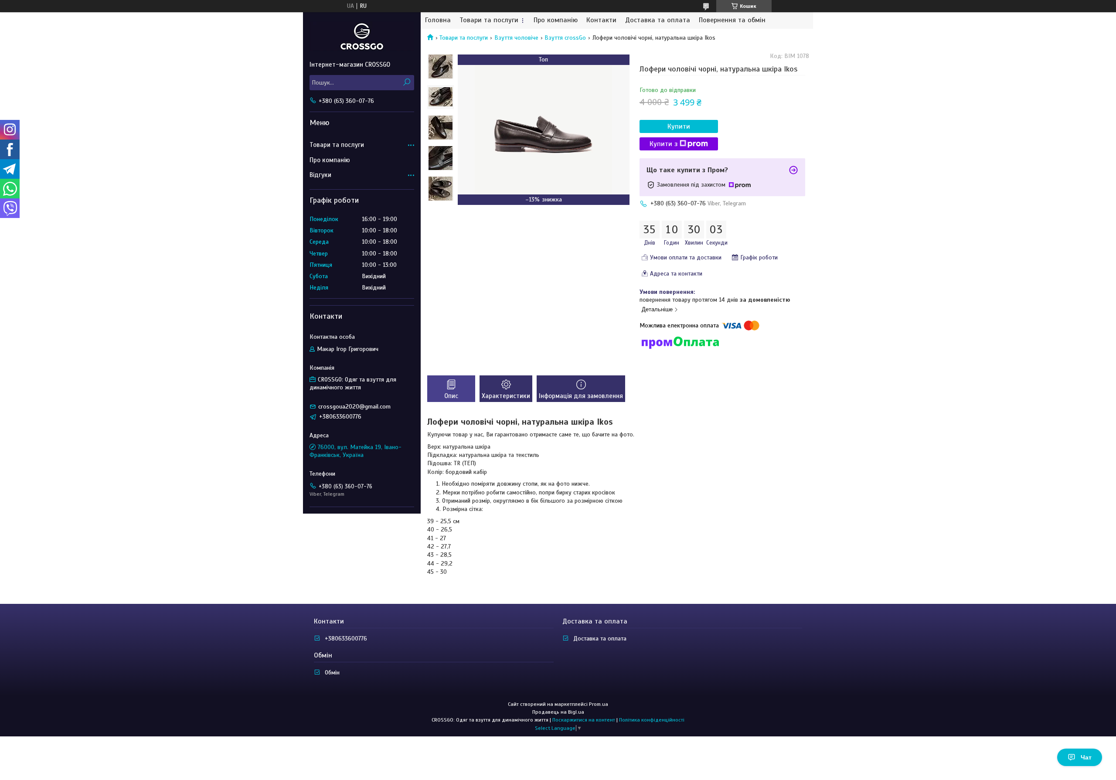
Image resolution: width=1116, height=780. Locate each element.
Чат (1086, 757)
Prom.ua (598, 704)
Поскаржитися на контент (583, 720)
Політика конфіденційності (651, 720)
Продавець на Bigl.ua (558, 712)
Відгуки (320, 175)
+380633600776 (346, 638)
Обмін (332, 672)
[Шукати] (406, 82)
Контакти (601, 20)
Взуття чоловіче (516, 37)
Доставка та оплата (657, 20)
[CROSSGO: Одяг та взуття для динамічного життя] (362, 36)
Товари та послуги (488, 20)
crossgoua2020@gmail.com (354, 406)
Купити (678, 126)
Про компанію (556, 20)
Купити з (663, 144)
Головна (438, 20)
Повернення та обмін (732, 20)
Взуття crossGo (565, 37)
